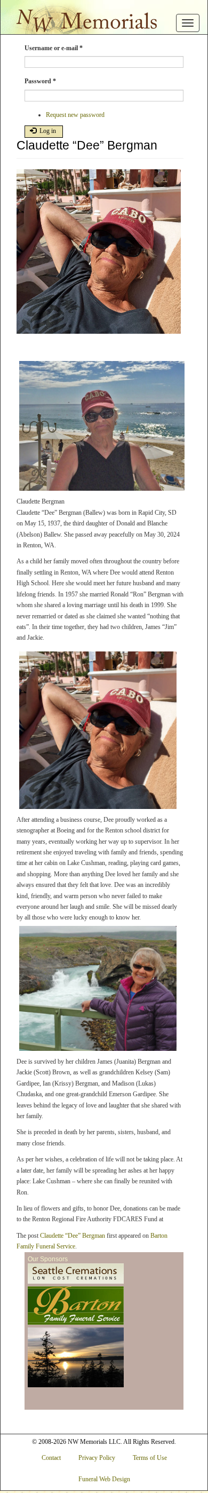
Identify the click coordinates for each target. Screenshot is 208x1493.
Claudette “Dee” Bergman (72, 1235)
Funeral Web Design (104, 1479)
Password (40, 81)
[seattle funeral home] (76, 1306)
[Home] (83, 18)
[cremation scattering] (76, 1358)
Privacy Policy (96, 1457)
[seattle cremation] (76, 1274)
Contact (51, 1457)
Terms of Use (150, 1457)
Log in (47, 131)
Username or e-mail (54, 48)
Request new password (75, 115)
